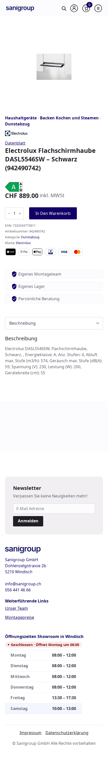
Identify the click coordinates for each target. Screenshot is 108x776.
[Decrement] (9, 213)
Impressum (30, 732)
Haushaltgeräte (21, 118)
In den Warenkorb (53, 213)
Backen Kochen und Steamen (69, 118)
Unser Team (16, 608)
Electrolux (23, 243)
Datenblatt (15, 143)
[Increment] (20, 213)
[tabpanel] (54, 355)
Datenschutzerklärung (66, 732)
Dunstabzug (17, 124)
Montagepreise (19, 617)
